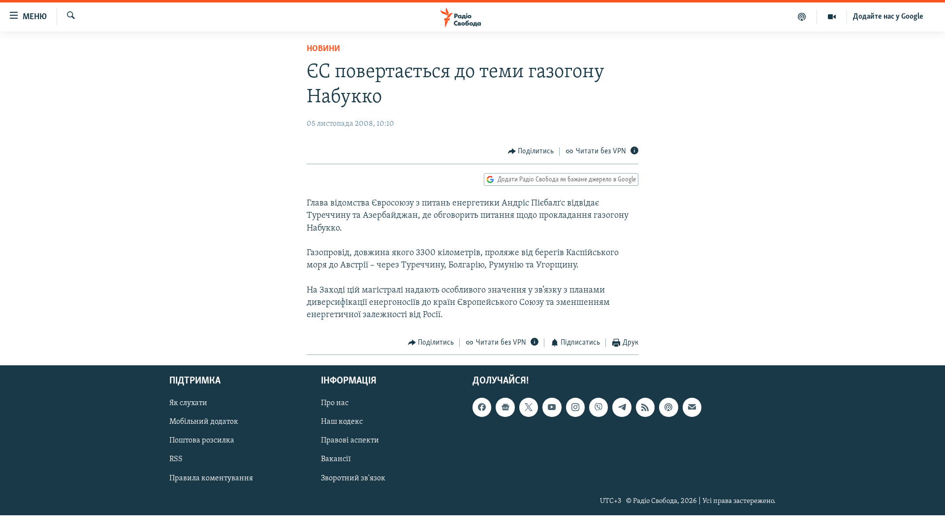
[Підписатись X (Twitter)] (528, 407)
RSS (176, 459)
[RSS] (645, 407)
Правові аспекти (350, 440)
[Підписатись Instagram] (575, 407)
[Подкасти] (802, 17)
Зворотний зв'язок (353, 478)
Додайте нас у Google (888, 17)
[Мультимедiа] (832, 17)
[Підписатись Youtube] (551, 407)
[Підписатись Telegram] (621, 407)
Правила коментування (211, 478)
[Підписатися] (692, 407)
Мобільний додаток (203, 422)
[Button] (531, 151)
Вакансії (336, 459)
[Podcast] (668, 407)
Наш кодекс (342, 422)
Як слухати (188, 403)
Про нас (334, 403)
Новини (323, 49)
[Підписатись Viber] (598, 407)
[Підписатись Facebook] (481, 407)
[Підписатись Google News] (505, 407)
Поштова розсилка (201, 440)
